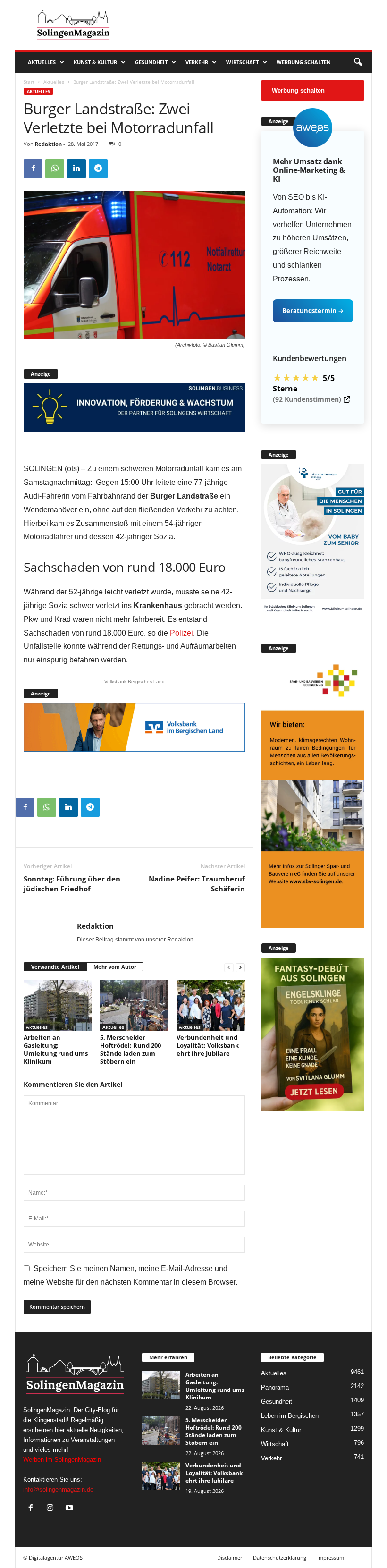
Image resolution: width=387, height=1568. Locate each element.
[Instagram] (52, 1508)
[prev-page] (229, 967)
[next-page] (240, 967)
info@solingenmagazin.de (58, 1489)
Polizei (181, 633)
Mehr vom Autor (114, 966)
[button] (357, 62)
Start (29, 81)
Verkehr (196, 62)
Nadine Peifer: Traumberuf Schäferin (197, 883)
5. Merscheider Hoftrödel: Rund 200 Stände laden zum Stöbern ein (130, 1049)
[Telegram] (98, 168)
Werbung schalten (304, 62)
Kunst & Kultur (95, 62)
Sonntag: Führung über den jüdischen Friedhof (72, 883)
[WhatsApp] (54, 168)
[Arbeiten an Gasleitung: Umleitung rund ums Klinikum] (58, 1005)
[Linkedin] (76, 168)
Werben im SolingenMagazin (62, 1459)
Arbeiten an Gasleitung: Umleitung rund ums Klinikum (56, 1049)
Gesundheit (151, 62)
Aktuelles (42, 62)
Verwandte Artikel (55, 966)
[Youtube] (70, 1508)
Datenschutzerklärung (279, 1557)
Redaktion (48, 143)
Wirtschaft (242, 62)
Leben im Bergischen (290, 1415)
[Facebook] (33, 168)
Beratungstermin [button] (313, 310)
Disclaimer (229, 1557)
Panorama (275, 1387)
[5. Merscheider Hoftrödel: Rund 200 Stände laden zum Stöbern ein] (134, 1005)
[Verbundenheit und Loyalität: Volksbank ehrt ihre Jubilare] (211, 1005)
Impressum (330, 1557)
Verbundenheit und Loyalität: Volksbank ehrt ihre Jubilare (208, 1045)
